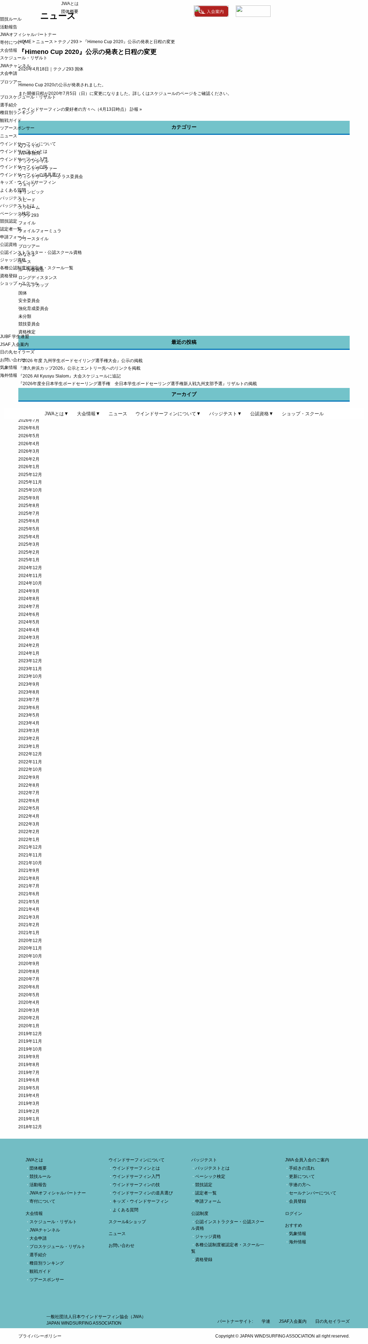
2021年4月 (29, 909)
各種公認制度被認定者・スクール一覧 (36, 267)
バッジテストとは (17, 205)
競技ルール (11, 19)
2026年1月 (29, 466)
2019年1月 (29, 1118)
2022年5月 (29, 808)
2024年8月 (29, 598)
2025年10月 (30, 490)
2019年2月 (29, 1111)
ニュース (8, 135)
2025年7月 (29, 513)
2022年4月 (29, 816)
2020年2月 (29, 1017)
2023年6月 (29, 707)
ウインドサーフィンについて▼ (168, 413)
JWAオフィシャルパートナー (28, 34)
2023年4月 (29, 723)
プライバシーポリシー (39, 1336)
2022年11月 (30, 761)
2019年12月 (30, 1033)
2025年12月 (30, 474)
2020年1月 (29, 1025)
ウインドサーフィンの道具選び (30, 174)
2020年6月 (29, 986)
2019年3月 (29, 1103)
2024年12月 (30, 567)
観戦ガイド (11, 120)
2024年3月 (29, 637)
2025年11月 (30, 482)
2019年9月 (29, 1056)
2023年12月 (30, 660)
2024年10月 (30, 583)
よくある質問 (13, 190)
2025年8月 (29, 505)
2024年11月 (30, 575)
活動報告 (8, 26)
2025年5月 (29, 528)
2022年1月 (29, 839)
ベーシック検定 (15, 213)
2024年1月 (29, 653)
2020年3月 (29, 1010)
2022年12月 (30, 753)
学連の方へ (299, 1184)
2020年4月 (29, 1002)
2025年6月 (29, 521)
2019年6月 (29, 1080)
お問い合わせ (13, 359)
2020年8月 (29, 971)
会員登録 (297, 1201)
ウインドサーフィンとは (23, 151)
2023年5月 (29, 715)
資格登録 (8, 275)
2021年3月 (29, 917)
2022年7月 (29, 792)
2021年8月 (29, 878)
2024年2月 (29, 645)
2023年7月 (29, 699)
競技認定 (8, 221)
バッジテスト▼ (225, 413)
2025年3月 (29, 544)
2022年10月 (30, 769)
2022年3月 (29, 824)
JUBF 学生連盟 (14, 336)
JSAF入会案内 (293, 1321)
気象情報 (8, 367)
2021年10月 (30, 862)
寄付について (13, 42)
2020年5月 (29, 994)
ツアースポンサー (17, 128)
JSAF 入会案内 (14, 344)
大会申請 (8, 73)
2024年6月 (29, 614)
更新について (302, 1176)
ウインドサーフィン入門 (23, 159)
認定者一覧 (11, 229)
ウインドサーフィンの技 (23, 166)
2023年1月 (29, 746)
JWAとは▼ (57, 413)
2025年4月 (29, 536)
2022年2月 (29, 831)
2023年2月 (29, 738)
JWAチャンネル (15, 65)
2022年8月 (29, 785)
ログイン (293, 1213)
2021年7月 (29, 885)
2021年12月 (30, 847)
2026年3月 (29, 451)
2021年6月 (29, 893)
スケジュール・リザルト (23, 57)
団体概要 (69, 11)
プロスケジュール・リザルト (28, 97)
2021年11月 (30, 855)
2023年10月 (30, 676)
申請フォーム (13, 236)
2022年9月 (29, 777)
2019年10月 (30, 1049)
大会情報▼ (88, 413)
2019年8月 (29, 1064)
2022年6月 (29, 800)
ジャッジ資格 (13, 259)
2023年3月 (29, 730)
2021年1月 (29, 932)
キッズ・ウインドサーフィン (28, 182)
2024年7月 (29, 606)
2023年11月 (30, 668)
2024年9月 (29, 591)
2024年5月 (29, 622)
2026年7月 (29, 420)
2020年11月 (30, 948)
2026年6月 (29, 427)
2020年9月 (29, 963)
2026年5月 (29, 435)
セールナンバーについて (312, 1193)
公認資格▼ (261, 413)
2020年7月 (29, 979)
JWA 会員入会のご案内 (307, 1159)
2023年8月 (29, 692)
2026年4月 (29, 443)
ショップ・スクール (19, 283)
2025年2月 (29, 552)
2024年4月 (29, 629)
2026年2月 (29, 459)
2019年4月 (29, 1095)
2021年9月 (29, 870)
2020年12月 (30, 940)
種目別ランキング (17, 112)
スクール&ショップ (127, 1221)
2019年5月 (29, 1088)
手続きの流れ (302, 1168)
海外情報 (8, 375)
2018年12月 (30, 1126)
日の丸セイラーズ (17, 352)
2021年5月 (29, 901)
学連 (266, 1321)
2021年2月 (29, 924)
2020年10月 (30, 956)
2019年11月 (30, 1041)
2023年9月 (29, 684)
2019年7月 (29, 1072)
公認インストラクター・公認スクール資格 (41, 252)
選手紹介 (8, 105)
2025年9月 (29, 497)
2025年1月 (29, 559)
